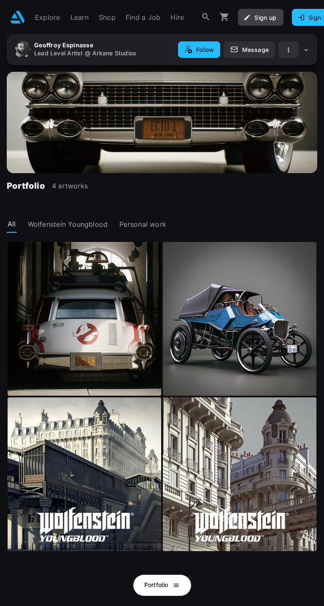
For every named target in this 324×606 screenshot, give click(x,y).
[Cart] (224, 17)
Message (255, 49)
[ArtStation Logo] (17, 17)
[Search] (206, 17)
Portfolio (157, 584)
